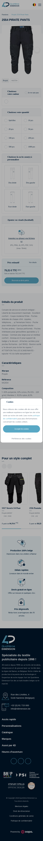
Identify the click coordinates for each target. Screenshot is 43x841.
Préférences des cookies (21, 438)
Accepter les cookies (21, 429)
